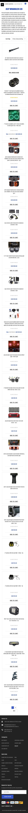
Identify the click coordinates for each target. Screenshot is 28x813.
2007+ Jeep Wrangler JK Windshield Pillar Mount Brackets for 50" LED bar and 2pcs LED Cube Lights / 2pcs (14, 521)
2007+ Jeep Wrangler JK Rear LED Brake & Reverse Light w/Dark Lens (14, 488)
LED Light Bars (4, 749)
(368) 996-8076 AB (8, 730)
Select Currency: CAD (7, 806)
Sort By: (8, 39)
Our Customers (5, 768)
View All (16, 746)
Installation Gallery (5, 771)
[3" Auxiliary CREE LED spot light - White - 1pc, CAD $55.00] (14, 577)
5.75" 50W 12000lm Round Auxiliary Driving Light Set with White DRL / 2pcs (14, 257)
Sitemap (16, 777)
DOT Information (18, 763)
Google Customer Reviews (7, 763)
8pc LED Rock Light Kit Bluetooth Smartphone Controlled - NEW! (14, 224)
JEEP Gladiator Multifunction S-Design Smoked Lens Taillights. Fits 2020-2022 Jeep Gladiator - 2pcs (14, 191)
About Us (3, 766)
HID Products (4, 740)
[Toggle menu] (2, 4)
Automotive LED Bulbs (19, 740)
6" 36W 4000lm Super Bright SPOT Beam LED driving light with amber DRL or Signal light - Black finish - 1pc (14, 653)
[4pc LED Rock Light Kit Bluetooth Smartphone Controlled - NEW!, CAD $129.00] (14, 280)
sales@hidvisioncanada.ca (10, 725)
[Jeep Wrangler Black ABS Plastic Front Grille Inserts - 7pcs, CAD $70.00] (14, 412)
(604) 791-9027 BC (8, 731)
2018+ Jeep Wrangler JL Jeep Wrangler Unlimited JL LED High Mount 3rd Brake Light (14, 455)
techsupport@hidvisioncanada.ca (11, 726)
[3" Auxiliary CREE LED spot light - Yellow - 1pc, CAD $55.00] (14, 544)
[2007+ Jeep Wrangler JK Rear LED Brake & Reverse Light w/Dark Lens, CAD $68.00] (14, 478)
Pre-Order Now (14, 73)
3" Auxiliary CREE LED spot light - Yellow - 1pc (14, 553)
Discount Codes (18, 774)
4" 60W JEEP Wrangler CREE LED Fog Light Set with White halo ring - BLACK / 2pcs (14, 389)
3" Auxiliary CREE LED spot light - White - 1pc (14, 586)
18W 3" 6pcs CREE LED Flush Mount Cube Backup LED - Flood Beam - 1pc (14, 620)
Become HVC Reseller (6, 780)
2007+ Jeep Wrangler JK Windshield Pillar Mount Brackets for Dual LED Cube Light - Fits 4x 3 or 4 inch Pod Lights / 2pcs (14, 686)
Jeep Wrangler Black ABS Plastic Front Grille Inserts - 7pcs (14, 422)
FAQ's (16, 760)
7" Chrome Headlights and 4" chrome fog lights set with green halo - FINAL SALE (14, 125)
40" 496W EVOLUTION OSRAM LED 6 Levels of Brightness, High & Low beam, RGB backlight (14, 59)
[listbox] (18, 38)
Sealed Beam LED (5, 746)
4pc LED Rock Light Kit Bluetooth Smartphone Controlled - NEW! (14, 290)
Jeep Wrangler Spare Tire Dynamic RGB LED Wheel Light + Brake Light (14, 356)
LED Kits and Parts (5, 743)
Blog (15, 757)
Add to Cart (14, 106)
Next (14, 711)
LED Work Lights (18, 743)
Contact (3, 777)
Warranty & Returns (19, 771)
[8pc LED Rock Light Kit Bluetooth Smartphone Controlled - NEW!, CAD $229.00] (14, 214)
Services (3, 774)
